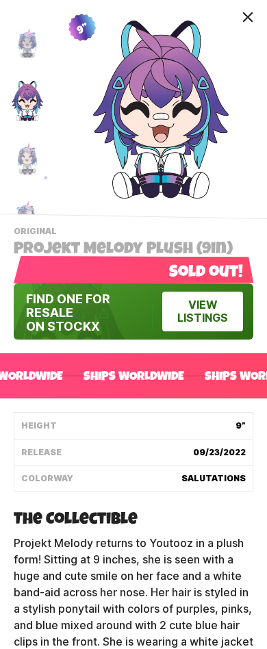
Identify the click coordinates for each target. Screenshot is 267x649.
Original (37, 232)
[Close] (248, 17)
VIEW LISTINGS (202, 311)
